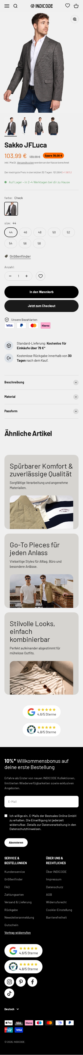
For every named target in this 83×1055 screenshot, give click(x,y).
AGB (49, 894)
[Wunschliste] (67, 6)
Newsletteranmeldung (19, 917)
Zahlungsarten (14, 894)
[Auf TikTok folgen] (9, 993)
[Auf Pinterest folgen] (21, 982)
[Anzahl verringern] (10, 276)
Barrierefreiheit (56, 917)
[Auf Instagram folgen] (9, 982)
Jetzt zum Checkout (41, 306)
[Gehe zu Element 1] (10, 126)
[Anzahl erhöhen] (26, 276)
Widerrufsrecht (56, 902)
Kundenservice (14, 872)
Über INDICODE (56, 872)
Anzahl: (9, 267)
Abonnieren (16, 842)
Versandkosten (25, 162)
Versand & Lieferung (17, 902)
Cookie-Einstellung (59, 910)
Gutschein (11, 925)
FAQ (7, 887)
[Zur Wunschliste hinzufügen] (40, 276)
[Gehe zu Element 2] (25, 126)
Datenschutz (54, 887)
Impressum (54, 879)
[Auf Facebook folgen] (32, 982)
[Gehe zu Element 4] (53, 126)
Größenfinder (13, 879)
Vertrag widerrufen (17, 933)
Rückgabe (11, 910)
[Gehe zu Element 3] (39, 126)
